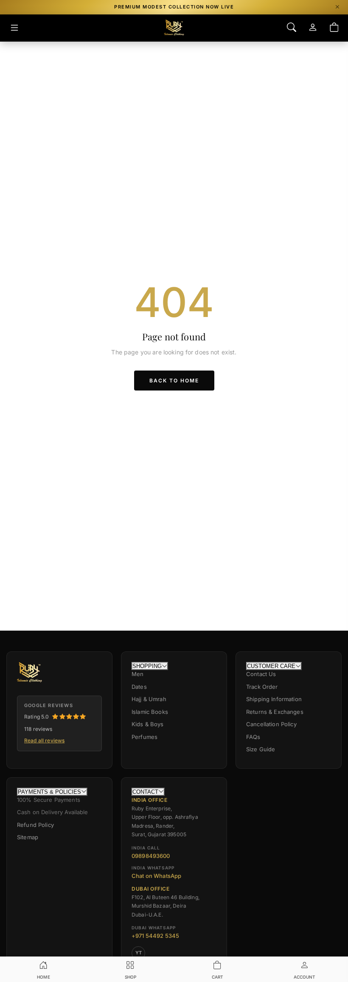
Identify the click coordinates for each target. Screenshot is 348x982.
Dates (139, 686)
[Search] (291, 28)
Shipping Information (274, 699)
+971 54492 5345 (155, 935)
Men (137, 674)
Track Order (262, 686)
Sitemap (27, 837)
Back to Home (174, 380)
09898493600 (151, 855)
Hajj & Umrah (149, 699)
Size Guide (260, 749)
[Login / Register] (313, 28)
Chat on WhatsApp (156, 875)
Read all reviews (44, 740)
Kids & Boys (148, 724)
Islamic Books (150, 711)
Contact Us (261, 674)
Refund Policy (35, 824)
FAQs (253, 736)
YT (138, 953)
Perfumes (144, 736)
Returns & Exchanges (274, 711)
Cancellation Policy (271, 724)
